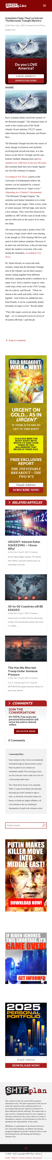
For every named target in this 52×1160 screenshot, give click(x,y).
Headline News (10, 30)
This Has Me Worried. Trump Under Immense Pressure (23, 671)
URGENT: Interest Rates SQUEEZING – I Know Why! (24, 545)
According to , (16, 177)
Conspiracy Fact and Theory (35, 25)
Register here (26, 731)
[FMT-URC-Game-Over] (26, 983)
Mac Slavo (11, 25)
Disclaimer (37, 1158)
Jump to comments (17, 340)
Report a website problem (22, 1158)
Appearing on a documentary (23, 192)
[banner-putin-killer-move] (26, 911)
